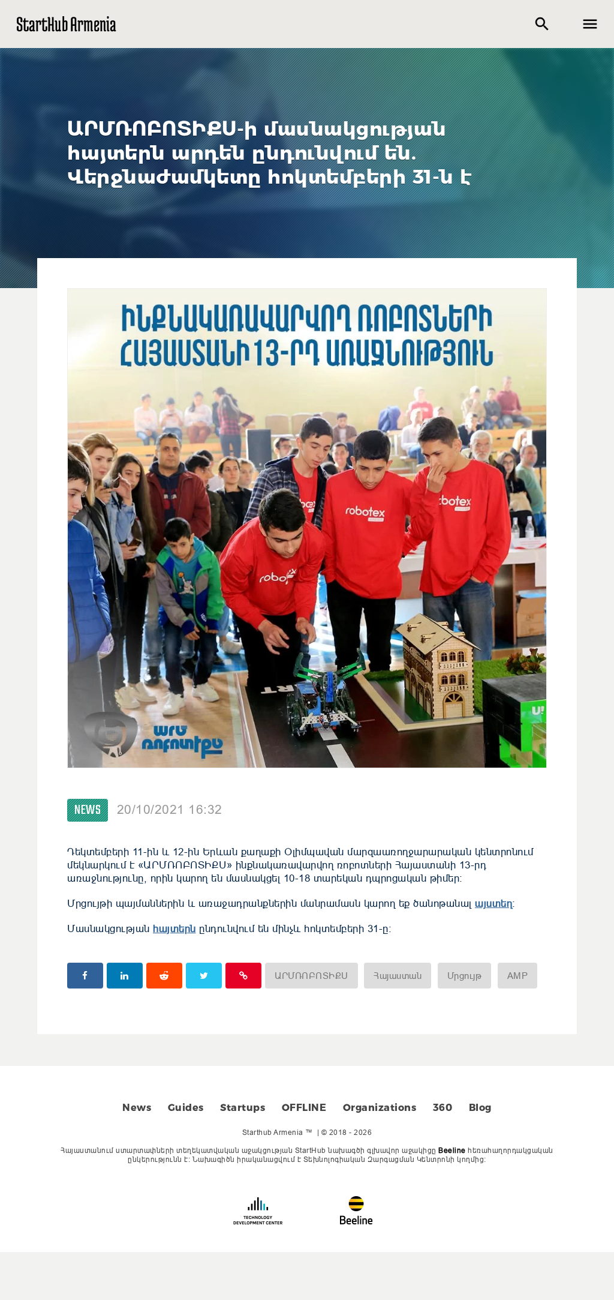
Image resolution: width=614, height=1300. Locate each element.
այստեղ (493, 903)
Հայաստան (398, 975)
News (87, 810)
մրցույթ (464, 975)
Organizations (380, 1107)
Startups (242, 1107)
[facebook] (85, 976)
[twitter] (204, 976)
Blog (480, 1107)
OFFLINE (304, 1107)
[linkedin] (125, 976)
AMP (517, 975)
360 (443, 1107)
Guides (186, 1107)
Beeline (452, 1150)
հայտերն (174, 928)
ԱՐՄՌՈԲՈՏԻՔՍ (311, 975)
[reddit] (164, 976)
